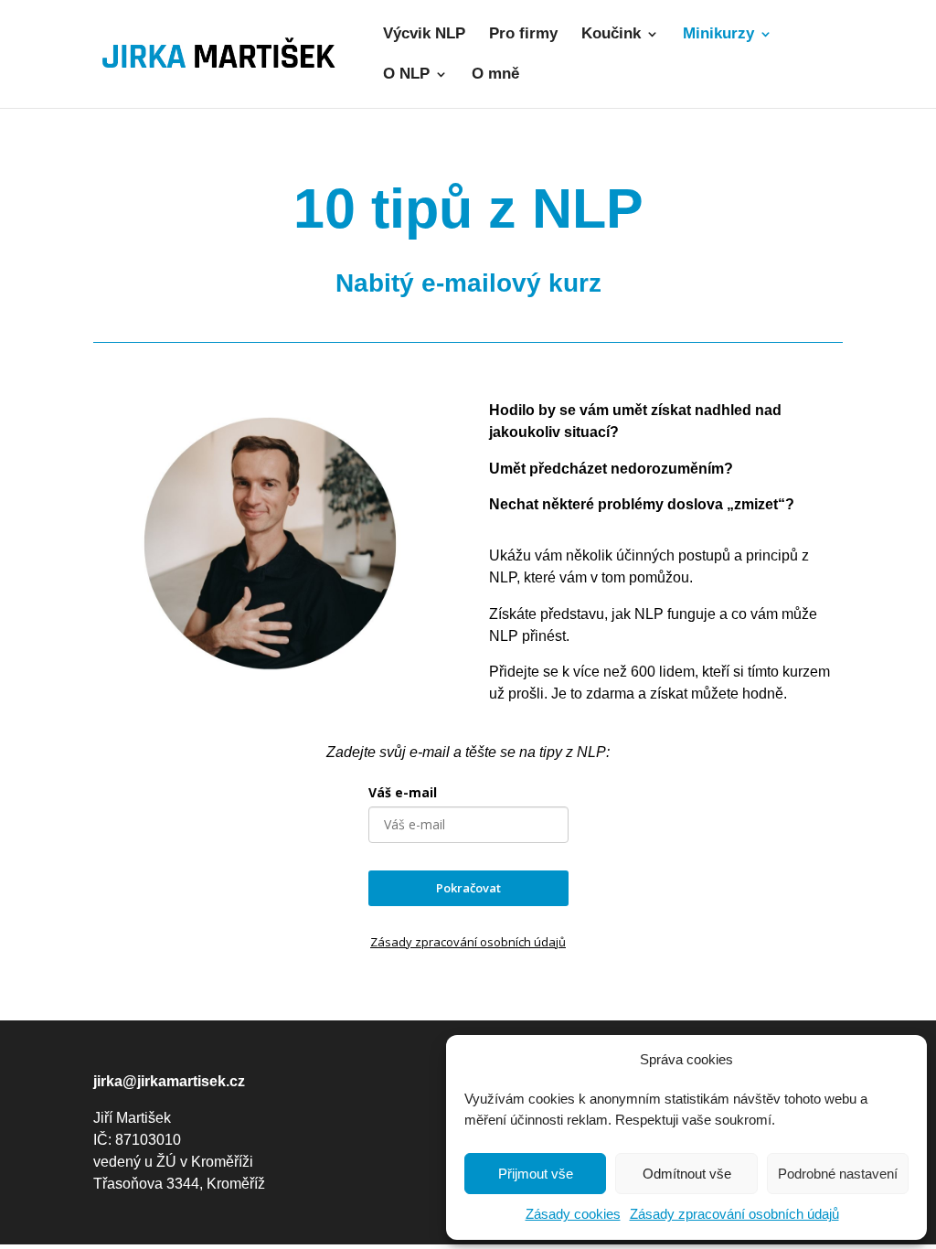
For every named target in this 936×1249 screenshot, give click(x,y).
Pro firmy (523, 34)
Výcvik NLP (424, 34)
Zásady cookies (573, 1214)
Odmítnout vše (687, 1173)
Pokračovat (468, 888)
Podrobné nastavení (838, 1173)
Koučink (611, 34)
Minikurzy (718, 34)
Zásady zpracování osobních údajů (734, 1214)
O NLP (406, 75)
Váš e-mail (402, 792)
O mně (495, 75)
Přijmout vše (535, 1173)
